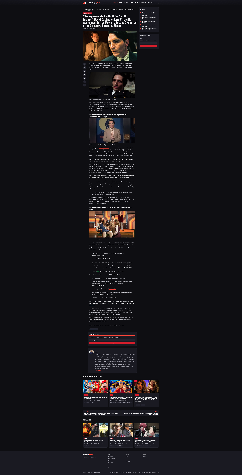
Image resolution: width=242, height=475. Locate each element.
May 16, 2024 (106, 258)
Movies (120, 2)
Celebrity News (111, 458)
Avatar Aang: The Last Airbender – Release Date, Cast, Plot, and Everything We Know (121, 397)
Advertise (128, 461)
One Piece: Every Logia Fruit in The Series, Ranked (93, 441)
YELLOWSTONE (119, 445)
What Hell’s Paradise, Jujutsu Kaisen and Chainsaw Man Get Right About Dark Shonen (149, 14)
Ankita (84, 28)
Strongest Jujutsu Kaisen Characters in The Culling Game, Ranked (149, 29)
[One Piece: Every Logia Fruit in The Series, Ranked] (95, 430)
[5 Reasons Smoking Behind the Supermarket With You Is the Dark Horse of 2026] (146, 430)
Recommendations (134, 2)
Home (84, 8)
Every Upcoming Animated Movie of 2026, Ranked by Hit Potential (95, 397)
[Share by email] (84, 78)
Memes (152, 2)
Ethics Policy (137, 472)
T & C (133, 472)
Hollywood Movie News (95, 8)
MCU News (110, 462)
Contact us (112, 472)
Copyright (143, 472)
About (127, 456)
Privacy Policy (148, 472)
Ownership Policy (155, 472)
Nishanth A (86, 400)
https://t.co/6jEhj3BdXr (98, 255)
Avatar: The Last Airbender (127, 402)
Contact (127, 458)
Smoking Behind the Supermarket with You (143, 445)
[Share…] (84, 85)
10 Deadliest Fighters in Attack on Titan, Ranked (148, 25)
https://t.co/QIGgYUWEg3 (125, 267)
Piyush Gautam (87, 443)
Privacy (144, 456)
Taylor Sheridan (113, 445)
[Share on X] (84, 67)
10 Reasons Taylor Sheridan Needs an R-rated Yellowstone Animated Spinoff (120, 441)
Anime (86, 438)
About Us (117, 472)
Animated (86, 395)
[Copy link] (84, 81)
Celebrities (114, 2)
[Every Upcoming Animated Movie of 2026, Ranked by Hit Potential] (95, 386)
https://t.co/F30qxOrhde (106, 294)
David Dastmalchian (104, 148)
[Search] (157, 2)
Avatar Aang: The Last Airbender (115, 402)
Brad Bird (91, 402)
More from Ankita (98, 370)
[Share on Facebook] (84, 71)
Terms (144, 458)
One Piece (86, 445)
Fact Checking (128, 472)
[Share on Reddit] (84, 74)
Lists (149, 2)
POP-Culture (143, 2)
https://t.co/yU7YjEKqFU (98, 285)
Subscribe (112, 343)
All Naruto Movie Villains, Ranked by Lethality (149, 22)
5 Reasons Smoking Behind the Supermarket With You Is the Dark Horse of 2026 (145, 441)
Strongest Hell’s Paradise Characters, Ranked (149, 18)
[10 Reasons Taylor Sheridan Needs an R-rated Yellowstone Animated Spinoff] (121, 430)
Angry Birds (87, 402)
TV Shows (126, 2)
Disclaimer (122, 472)
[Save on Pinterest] (84, 64)
